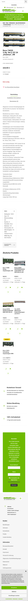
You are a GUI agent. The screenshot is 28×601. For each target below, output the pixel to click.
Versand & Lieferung (8, 555)
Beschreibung (14, 94)
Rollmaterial (12, 22)
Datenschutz (15, 598)
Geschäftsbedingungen (14, 482)
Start (4, 22)
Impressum (20, 598)
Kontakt (5, 549)
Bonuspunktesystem (8, 546)
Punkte (4, 534)
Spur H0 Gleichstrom (20, 22)
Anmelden (14, 5)
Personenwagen (7, 24)
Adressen (5, 528)
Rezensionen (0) (14, 101)
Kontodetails (6, 531)
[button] (26, 571)
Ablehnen (14, 591)
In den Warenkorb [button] (10, 287)
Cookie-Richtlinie (9, 598)
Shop (7, 22)
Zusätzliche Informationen (14, 98)
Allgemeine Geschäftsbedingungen (12, 558)
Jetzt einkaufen (17, 19)
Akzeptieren (14, 587)
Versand (6, 74)
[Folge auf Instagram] (20, 498)
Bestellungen (6, 524)
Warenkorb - (20, 7)
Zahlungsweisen (7, 568)
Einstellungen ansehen (14, 595)
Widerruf (5, 564)
